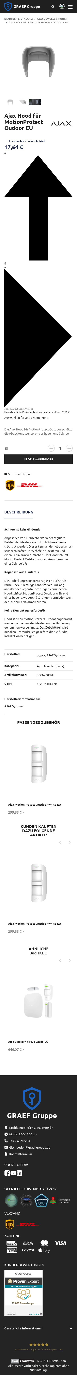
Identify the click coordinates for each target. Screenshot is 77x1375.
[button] (38, 1328)
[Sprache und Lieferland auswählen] (61, 7)
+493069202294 (19, 1141)
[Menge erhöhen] (69, 448)
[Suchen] (53, 7)
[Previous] (60, 842)
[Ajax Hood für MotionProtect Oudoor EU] (38, 61)
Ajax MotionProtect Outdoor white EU (34, 804)
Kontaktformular (20, 1154)
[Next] (70, 842)
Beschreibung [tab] (18, 512)
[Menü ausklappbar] (70, 6)
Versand (29, 408)
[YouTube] (13, 1173)
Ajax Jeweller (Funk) (50, 666)
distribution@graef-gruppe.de (29, 1147)
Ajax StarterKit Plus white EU (28, 1042)
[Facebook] (7, 1173)
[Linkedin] (19, 1173)
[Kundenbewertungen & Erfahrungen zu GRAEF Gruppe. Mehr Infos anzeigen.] (23, 1292)
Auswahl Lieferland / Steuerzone (26, 417)
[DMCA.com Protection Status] (24, 1361)
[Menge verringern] (51, 448)
